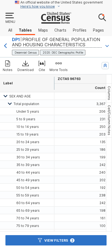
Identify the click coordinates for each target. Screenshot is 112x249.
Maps (43, 30)
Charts (60, 30)
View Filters (58, 240)
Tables (25, 30)
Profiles (79, 30)
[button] (10, 18)
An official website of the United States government (61, 2)
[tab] (109, 93)
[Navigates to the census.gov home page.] (56, 21)
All (10, 30)
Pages (98, 30)
